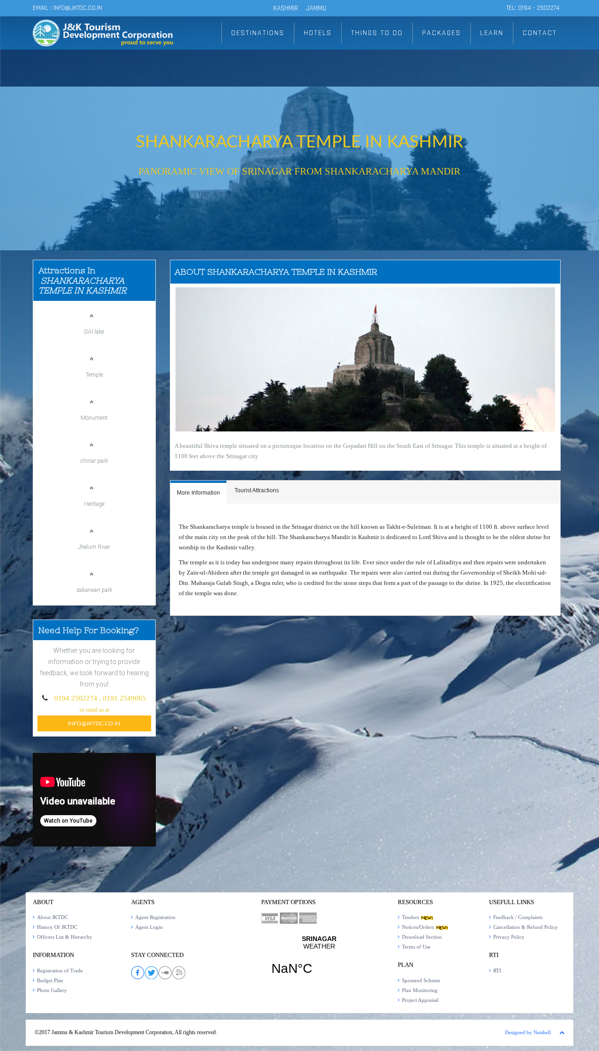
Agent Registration (155, 917)
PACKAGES (441, 33)
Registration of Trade (60, 970)
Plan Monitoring (420, 990)
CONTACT (540, 33)
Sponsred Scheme (421, 980)
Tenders (411, 917)
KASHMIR (285, 8)
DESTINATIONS (258, 33)
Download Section (422, 937)
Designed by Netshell (528, 1032)
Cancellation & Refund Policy (525, 927)
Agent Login (149, 927)
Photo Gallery (52, 990)
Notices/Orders (418, 927)
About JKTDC (52, 917)
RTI (497, 970)
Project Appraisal (420, 1000)
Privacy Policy (509, 937)
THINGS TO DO (377, 33)
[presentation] (198, 493)
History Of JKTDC (57, 927)
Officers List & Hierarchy (64, 937)
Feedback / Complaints (517, 917)
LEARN (492, 33)
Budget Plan (50, 980)
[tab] (198, 492)
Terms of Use (416, 946)
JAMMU (316, 8)
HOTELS (318, 33)
